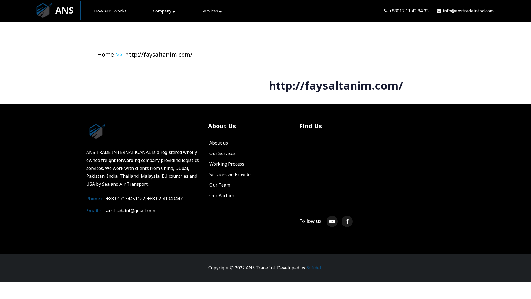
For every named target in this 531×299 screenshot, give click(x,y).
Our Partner (222, 195)
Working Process (226, 164)
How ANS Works (110, 11)
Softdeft (314, 268)
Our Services (222, 153)
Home (105, 54)
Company (163, 11)
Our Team (219, 185)
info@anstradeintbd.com (468, 11)
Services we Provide (230, 174)
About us (218, 143)
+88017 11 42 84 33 (409, 11)
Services (210, 11)
